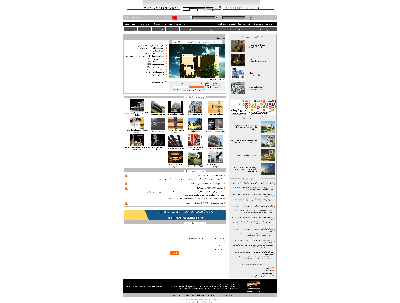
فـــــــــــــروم (256, 29)
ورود (225, 295)
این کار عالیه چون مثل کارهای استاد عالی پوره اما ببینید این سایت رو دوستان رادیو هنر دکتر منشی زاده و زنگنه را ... (252, 234)
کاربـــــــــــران (186, 29)
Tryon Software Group (205, 302)
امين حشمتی (218, 175)
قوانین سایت (144, 24)
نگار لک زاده (253, 47)
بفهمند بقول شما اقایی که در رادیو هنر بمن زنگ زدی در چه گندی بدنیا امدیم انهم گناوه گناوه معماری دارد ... (253, 246)
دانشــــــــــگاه (228, 29)
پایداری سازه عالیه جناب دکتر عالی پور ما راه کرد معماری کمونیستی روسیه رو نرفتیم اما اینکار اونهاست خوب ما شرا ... (253, 211)
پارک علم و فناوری (255, 87)
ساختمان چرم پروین (216, 148)
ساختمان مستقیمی (158, 114)
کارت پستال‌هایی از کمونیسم (247, 155)
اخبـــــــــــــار (144, 29)
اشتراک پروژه (178, 42)
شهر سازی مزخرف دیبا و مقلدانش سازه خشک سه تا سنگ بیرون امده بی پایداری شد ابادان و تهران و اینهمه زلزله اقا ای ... (252, 257)
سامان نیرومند (267, 273)
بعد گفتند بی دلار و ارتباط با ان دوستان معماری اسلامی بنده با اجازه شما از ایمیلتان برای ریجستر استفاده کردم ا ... (253, 188)
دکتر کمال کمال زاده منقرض (263, 183)
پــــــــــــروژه (270, 29)
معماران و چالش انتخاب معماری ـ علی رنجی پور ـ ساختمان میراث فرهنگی (245, 127)
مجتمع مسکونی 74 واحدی (215, 131)
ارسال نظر (217, 42)
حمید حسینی (218, 203)
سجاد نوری (253, 89)
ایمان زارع (268, 268)
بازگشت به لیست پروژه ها (203, 42)
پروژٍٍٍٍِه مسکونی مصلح (195, 165)
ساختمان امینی (195, 131)
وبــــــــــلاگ (130, 29)
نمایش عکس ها (215, 79)
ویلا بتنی (239, 206)
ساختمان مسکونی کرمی (175, 148)
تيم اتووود (219, 188)
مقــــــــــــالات (242, 29)
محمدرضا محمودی (255, 61)
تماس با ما (168, 24)
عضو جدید (192, 238)
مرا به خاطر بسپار (215, 249)
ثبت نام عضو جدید (265, 18)
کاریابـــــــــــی (159, 29)
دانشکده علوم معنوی (215, 114)
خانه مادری (238, 240)
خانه (185, 24)
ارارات (251, 73)
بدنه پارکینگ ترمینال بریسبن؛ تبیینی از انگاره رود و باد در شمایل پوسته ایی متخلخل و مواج (244, 169)
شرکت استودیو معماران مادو (262, 276)
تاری (250, 59)
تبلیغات (127, 24)
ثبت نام (178, 24)
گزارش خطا (188, 42)
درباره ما (157, 24)
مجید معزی (268, 270)
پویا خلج (251, 75)
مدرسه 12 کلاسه (158, 131)
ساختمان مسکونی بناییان (175, 114)
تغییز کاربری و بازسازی (257, 45)
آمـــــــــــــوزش (214, 29)
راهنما (134, 24)
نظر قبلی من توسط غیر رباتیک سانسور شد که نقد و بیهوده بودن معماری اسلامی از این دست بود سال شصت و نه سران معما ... (254, 199)
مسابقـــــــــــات (200, 29)
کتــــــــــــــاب (172, 29)
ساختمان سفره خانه (195, 114)
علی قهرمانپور (220, 38)
